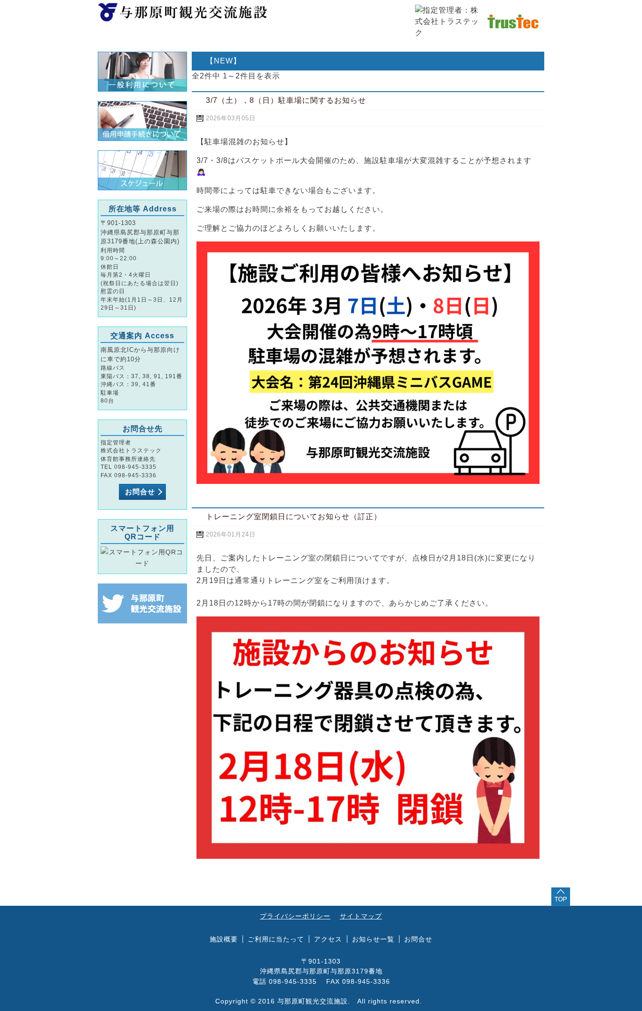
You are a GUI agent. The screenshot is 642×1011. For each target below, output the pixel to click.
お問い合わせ (471, 45)
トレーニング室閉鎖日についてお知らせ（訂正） (294, 517)
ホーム (171, 45)
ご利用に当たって (276, 939)
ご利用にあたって (321, 45)
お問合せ (140, 492)
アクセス (396, 45)
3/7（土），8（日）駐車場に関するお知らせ (286, 100)
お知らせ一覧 (373, 939)
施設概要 (246, 45)
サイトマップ (361, 916)
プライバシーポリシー (295, 916)
